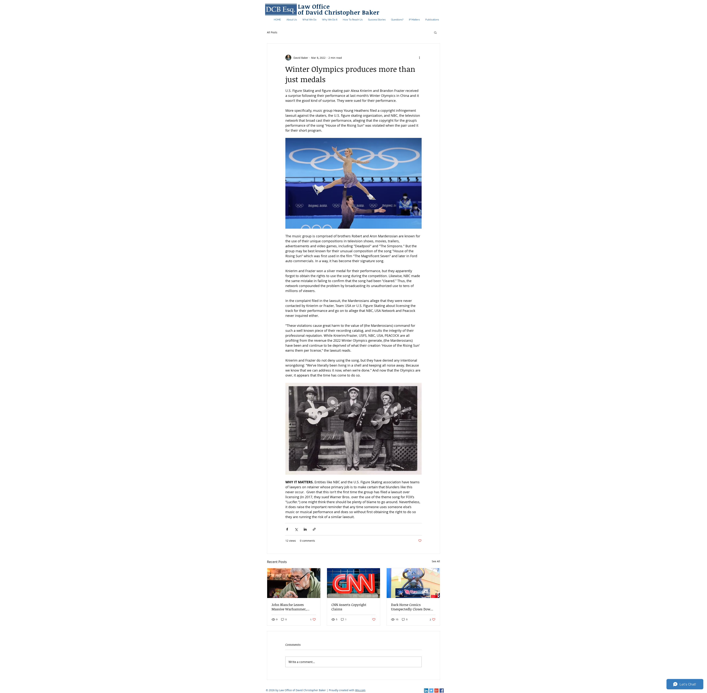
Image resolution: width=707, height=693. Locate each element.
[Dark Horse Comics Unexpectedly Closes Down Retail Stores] (413, 583)
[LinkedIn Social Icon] (426, 690)
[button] (432, 19)
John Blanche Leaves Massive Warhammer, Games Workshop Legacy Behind (291, 606)
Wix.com (360, 690)
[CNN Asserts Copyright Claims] (353, 583)
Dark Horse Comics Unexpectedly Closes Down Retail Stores (411, 606)
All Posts (272, 32)
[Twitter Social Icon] (431, 690)
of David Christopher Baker (338, 12)
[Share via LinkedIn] (305, 529)
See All (436, 561)
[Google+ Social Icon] (436, 690)
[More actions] (419, 57)
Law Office (314, 6)
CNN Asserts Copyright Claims (348, 606)
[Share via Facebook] (287, 529)
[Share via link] (314, 529)
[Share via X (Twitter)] (296, 529)
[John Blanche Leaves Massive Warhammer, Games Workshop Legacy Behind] (293, 583)
